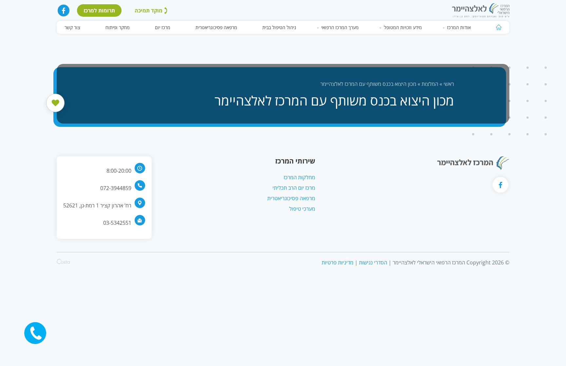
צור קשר (72, 27)
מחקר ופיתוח (117, 27)
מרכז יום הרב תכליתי (294, 187)
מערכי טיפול (302, 208)
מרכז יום (162, 27)
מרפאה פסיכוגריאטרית (216, 27)
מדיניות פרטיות (337, 262)
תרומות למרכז (99, 10)
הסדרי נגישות (373, 262)
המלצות (430, 83)
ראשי (448, 83)
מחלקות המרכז (299, 177)
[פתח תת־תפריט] (444, 28)
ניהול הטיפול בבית (279, 27)
